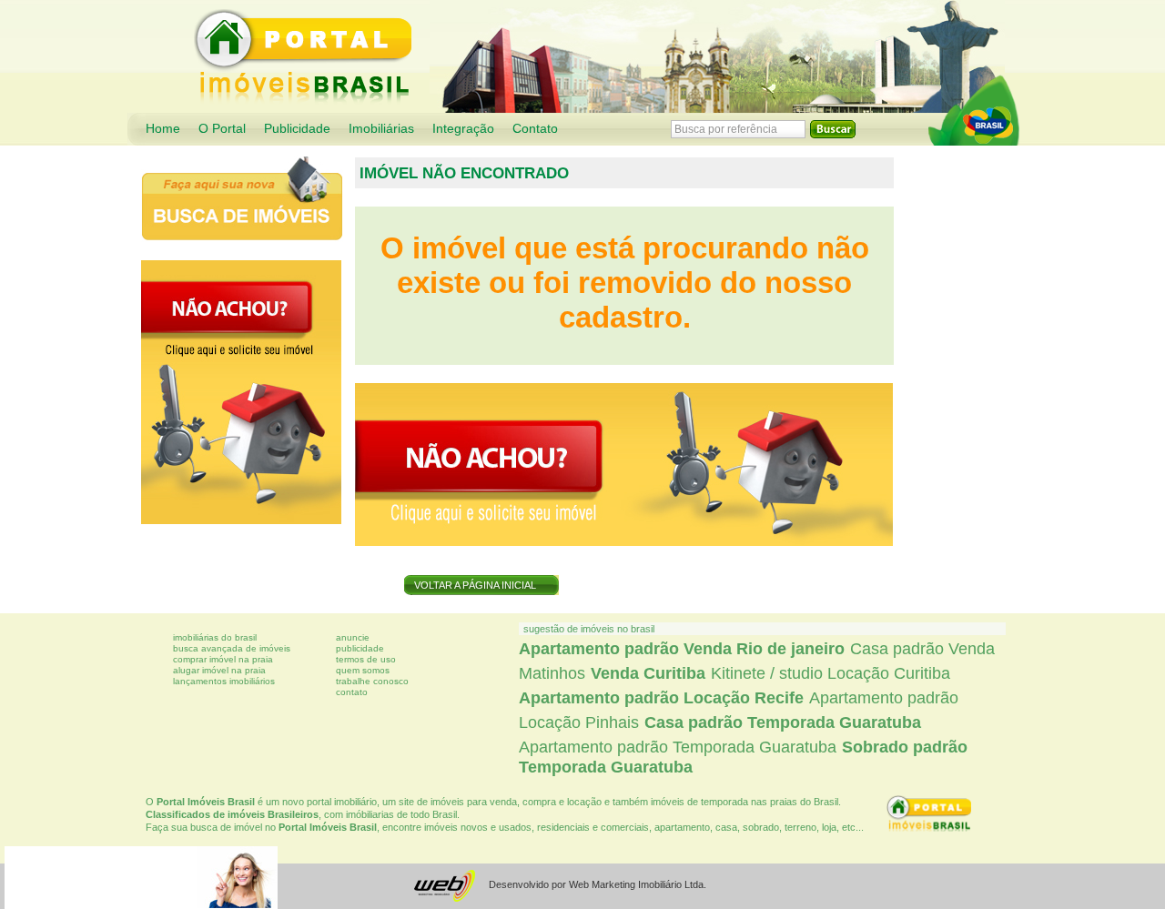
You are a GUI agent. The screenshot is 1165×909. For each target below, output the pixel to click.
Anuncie (353, 637)
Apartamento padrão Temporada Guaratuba (677, 747)
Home (163, 129)
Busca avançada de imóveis (231, 648)
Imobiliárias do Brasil (215, 637)
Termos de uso (366, 659)
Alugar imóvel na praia (219, 670)
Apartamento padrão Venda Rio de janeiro (682, 649)
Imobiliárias (381, 129)
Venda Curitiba (648, 673)
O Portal (222, 129)
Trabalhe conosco (372, 681)
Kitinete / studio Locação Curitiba (830, 673)
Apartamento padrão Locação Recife (661, 698)
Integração (463, 129)
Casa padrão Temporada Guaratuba (782, 722)
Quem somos (363, 670)
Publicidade (297, 129)
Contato (535, 129)
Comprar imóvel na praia (223, 659)
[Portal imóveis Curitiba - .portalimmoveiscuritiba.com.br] (973, 110)
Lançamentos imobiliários (224, 681)
